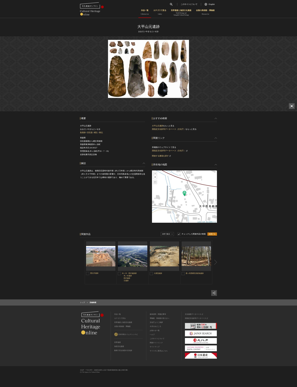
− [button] (155, 177)
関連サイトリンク (156, 343)
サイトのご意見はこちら (159, 351)
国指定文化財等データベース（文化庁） (168, 129)
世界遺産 (117, 342)
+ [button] (155, 173)
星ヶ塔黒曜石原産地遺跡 (195, 273)
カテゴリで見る (159, 12)
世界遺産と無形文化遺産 (181, 12)
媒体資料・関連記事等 (158, 314)
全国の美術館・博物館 (205, 12)
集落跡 (83, 132)
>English (211, 4)
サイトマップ (155, 347)
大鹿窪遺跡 (158, 273)
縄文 (96, 132)
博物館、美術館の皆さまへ (159, 318)
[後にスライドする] (214, 262)
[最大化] (155, 182)
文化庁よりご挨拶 (156, 322)
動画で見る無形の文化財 (123, 350)
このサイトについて (189, 4)
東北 (101, 132)
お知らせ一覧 (155, 330)
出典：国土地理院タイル (209, 222)
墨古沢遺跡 (94, 273)
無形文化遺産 (119, 346)
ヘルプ (152, 334)
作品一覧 (145, 12)
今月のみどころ (155, 326)
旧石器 (90, 132)
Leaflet (199, 222)
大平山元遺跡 (157, 126)
